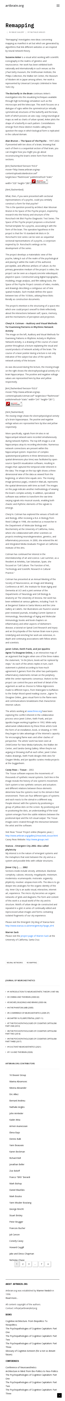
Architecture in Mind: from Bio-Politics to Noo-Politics (32, 1371)
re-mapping (32, 962)
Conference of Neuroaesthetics (21, 1367)
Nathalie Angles (37, 32)
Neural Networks (15, 962)
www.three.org (34, 711)
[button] (58, 5)
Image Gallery (17, 32)
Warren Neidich (44, 1290)
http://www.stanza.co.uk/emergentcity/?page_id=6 (29, 925)
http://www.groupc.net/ (37, 839)
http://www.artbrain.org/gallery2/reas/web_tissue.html (31, 835)
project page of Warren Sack (35, 935)
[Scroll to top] (59, 1395)
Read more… (12, 1298)
